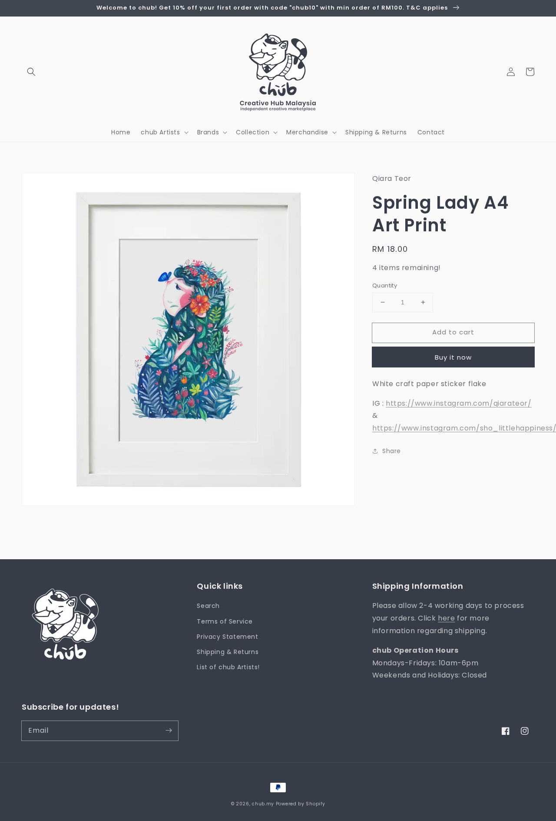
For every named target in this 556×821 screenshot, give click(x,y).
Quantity (384, 285)
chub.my (263, 804)
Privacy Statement (227, 636)
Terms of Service (225, 621)
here (446, 618)
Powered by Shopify (300, 804)
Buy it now (453, 357)
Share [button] (391, 451)
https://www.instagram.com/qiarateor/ (459, 403)
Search (208, 605)
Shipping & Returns (227, 651)
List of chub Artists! (228, 667)
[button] (31, 71)
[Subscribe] (168, 730)
